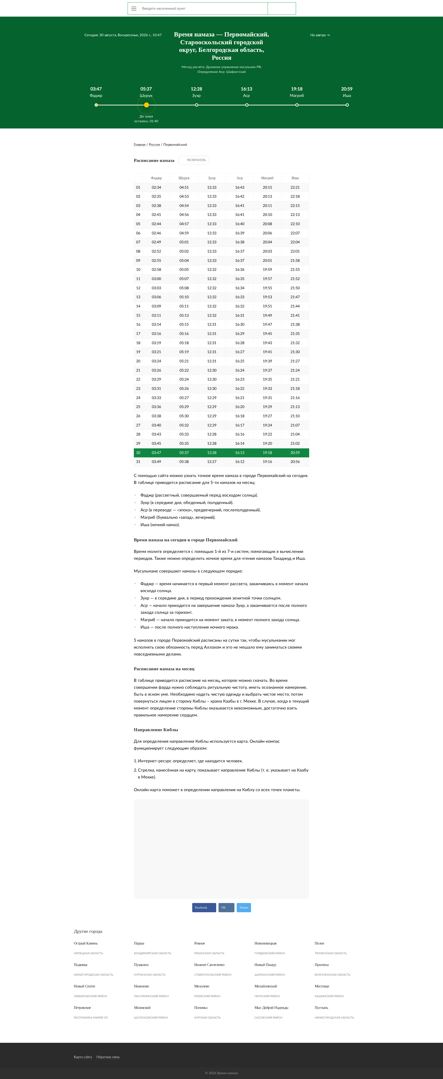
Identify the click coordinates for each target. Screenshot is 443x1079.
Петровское (82, 1008)
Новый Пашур (265, 965)
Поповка (200, 1008)
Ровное (199, 943)
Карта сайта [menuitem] (83, 1057)
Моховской (142, 1008)
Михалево (201, 986)
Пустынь (321, 1008)
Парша (139, 943)
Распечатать (196, 160)
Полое (319, 943)
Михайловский (265, 986)
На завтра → (320, 35)
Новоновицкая (265, 943)
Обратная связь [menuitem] (108, 1057)
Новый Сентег (85, 986)
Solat (94, 8)
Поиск (282, 9)
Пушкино (141, 965)
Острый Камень (86, 943)
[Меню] (134, 8)
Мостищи (322, 986)
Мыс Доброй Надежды (271, 1008)
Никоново (141, 986)
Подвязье (80, 965)
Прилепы (322, 965)
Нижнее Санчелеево (209, 965)
